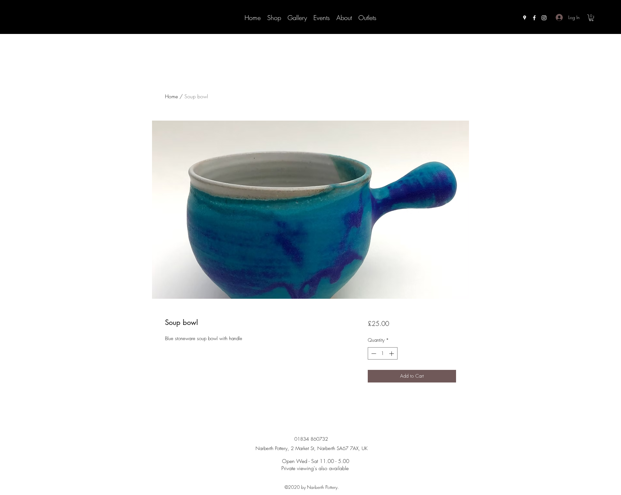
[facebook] (534, 18)
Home (171, 96)
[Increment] (392, 354)
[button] (591, 18)
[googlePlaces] (524, 18)
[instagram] (544, 18)
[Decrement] (373, 354)
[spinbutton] (382, 354)
